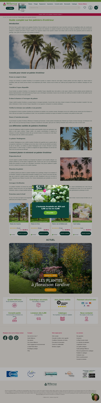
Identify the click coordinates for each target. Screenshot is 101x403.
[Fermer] (66, 187)
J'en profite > (50, 213)
